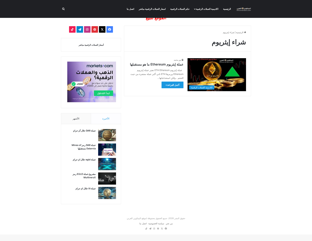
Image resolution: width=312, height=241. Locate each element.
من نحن (169, 223)
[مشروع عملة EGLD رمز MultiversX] (107, 178)
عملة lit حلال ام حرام (86, 188)
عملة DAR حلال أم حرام (84, 130)
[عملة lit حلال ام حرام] (107, 193)
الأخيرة (105, 118)
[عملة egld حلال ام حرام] (107, 164)
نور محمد (177, 60)
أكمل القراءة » (172, 85)
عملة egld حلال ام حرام (84, 159)
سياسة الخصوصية (156, 223)
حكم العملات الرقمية (180, 8)
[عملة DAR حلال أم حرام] (107, 135)
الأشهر (76, 118)
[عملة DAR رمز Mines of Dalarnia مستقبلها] (107, 149)
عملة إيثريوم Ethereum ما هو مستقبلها (156, 64)
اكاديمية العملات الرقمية (207, 8)
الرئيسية (227, 8)
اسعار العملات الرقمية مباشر (152, 8)
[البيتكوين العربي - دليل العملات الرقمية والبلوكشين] (243, 9)
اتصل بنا (130, 8)
